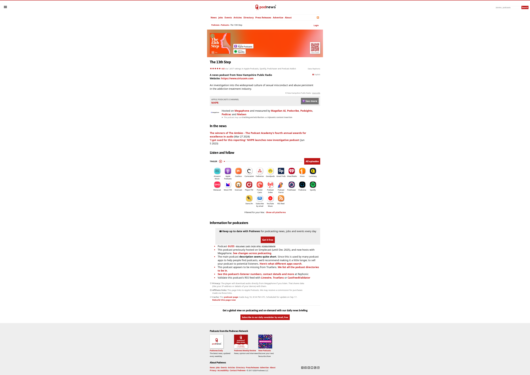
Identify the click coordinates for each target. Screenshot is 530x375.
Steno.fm (249, 203)
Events (228, 17)
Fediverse (260, 176)
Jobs (220, 17)
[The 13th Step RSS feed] (318, 18)
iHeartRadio (292, 176)
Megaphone (241, 110)
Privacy (213, 370)
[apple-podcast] (243, 47)
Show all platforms (276, 212)
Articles (238, 17)
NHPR (214, 102)
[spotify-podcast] (239, 52)
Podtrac (226, 114)
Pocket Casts (260, 191)
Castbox (238, 176)
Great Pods (281, 176)
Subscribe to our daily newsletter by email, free (265, 317)
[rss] (318, 368)
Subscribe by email (260, 204)
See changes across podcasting (252, 253)
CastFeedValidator (299, 277)
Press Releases (263, 17)
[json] (315, 368)
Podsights (306, 110)
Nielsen (241, 114)
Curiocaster (249, 176)
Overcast (238, 190)
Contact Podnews (237, 370)
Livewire (266, 277)
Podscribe (293, 110)
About (288, 17)
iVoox (302, 176)
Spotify (313, 190)
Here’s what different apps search (281, 263)
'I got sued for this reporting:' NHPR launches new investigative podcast (255, 140)
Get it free (267, 239)
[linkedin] (309, 368)
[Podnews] (257, 7)
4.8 (223, 68)
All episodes (312, 161)
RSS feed (280, 203)
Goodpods (270, 176)
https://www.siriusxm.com (237, 78)
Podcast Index (270, 191)
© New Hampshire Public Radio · (302, 93)
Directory (248, 17)
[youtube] (312, 368)
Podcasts (225, 25)
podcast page (231, 297)
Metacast (217, 190)
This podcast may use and (258, 117)
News (214, 17)
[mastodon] (302, 368)
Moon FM (228, 190)
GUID (231, 246)
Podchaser (291, 190)
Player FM (249, 190)
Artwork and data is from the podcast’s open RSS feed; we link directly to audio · (276, 93)
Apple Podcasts (228, 177)
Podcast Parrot (281, 191)
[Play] (220, 161)
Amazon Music (217, 177)
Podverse (302, 190)
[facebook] (306, 368)
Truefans (278, 277)
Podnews (215, 25)
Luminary (313, 176)
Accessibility (223, 370)
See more (311, 101)
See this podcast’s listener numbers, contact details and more (256, 274)
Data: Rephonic (314, 68)
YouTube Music (270, 204)
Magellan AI (278, 110)
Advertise (278, 17)
